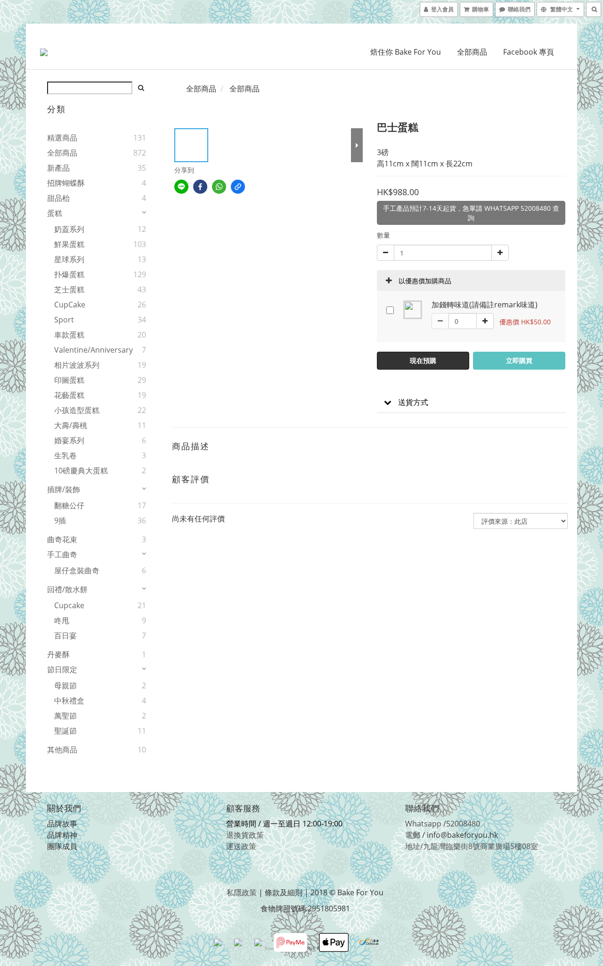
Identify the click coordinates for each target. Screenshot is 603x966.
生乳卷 (65, 455)
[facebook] (200, 187)
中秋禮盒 (69, 700)
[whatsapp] (219, 187)
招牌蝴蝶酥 (66, 183)
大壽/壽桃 (70, 425)
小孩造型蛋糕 (76, 410)
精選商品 (62, 137)
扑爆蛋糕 (69, 274)
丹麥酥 (58, 654)
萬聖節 (65, 715)
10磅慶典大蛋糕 (81, 470)
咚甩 (61, 620)
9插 (60, 520)
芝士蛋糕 (69, 289)
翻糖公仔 (69, 505)
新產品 (58, 168)
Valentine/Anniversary (84, 350)
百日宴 (65, 635)
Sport (64, 319)
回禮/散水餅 (67, 589)
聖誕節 (65, 731)
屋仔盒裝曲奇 (76, 570)
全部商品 (472, 52)
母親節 (65, 685)
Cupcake (69, 605)
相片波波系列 (76, 365)
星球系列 (69, 259)
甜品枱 (58, 198)
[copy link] (238, 187)
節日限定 (62, 669)
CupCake (69, 304)
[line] (181, 187)
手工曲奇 (62, 554)
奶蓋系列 (69, 229)
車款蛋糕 (69, 335)
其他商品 (62, 749)
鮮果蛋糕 (69, 244)
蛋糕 (54, 213)
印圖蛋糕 (69, 380)
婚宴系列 (69, 440)
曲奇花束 (62, 539)
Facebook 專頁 (528, 52)
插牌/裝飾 (63, 489)
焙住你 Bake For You (405, 52)
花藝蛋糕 (69, 395)
